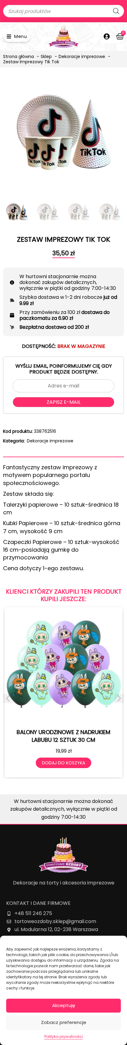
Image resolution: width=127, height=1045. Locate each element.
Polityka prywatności (63, 1036)
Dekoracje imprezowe (50, 441)
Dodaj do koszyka (63, 763)
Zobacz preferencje (63, 1022)
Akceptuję (63, 1005)
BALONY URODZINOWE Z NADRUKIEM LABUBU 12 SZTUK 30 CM (63, 736)
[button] (17, 36)
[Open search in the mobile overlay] (63, 11)
